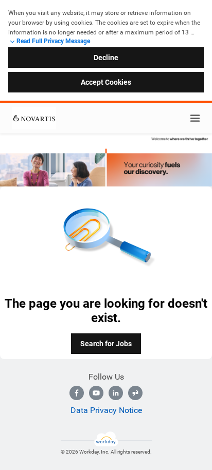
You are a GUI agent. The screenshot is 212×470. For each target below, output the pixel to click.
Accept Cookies (106, 82)
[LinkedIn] (116, 393)
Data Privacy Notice (106, 410)
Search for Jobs (106, 344)
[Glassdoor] (135, 393)
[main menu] (195, 118)
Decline (106, 57)
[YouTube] (96, 393)
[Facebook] (76, 393)
